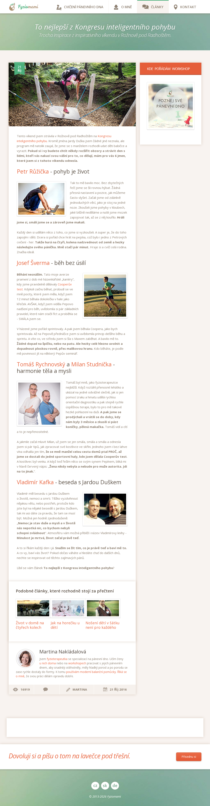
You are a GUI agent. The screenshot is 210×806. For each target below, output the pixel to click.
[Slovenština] (105, 786)
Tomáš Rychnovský (41, 364)
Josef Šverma (33, 263)
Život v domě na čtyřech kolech (30, 625)
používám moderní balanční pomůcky (91, 672)
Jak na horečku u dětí (65, 625)
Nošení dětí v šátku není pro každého (103, 625)
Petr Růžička (33, 171)
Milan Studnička (91, 364)
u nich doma (47, 663)
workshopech (77, 663)
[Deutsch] (115, 786)
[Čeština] (95, 786)
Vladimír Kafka (35, 482)
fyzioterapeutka (57, 659)
